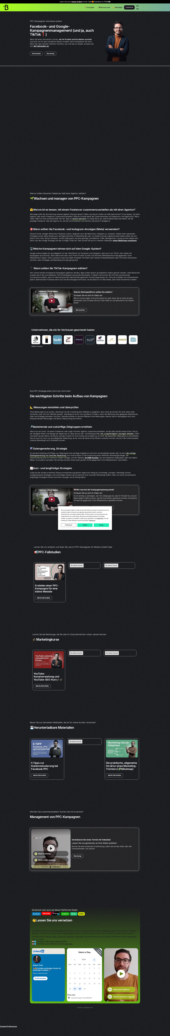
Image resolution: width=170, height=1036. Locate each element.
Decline (85, 525)
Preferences (68, 525)
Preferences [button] (92, 520)
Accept (101, 525)
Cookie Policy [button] (99, 518)
